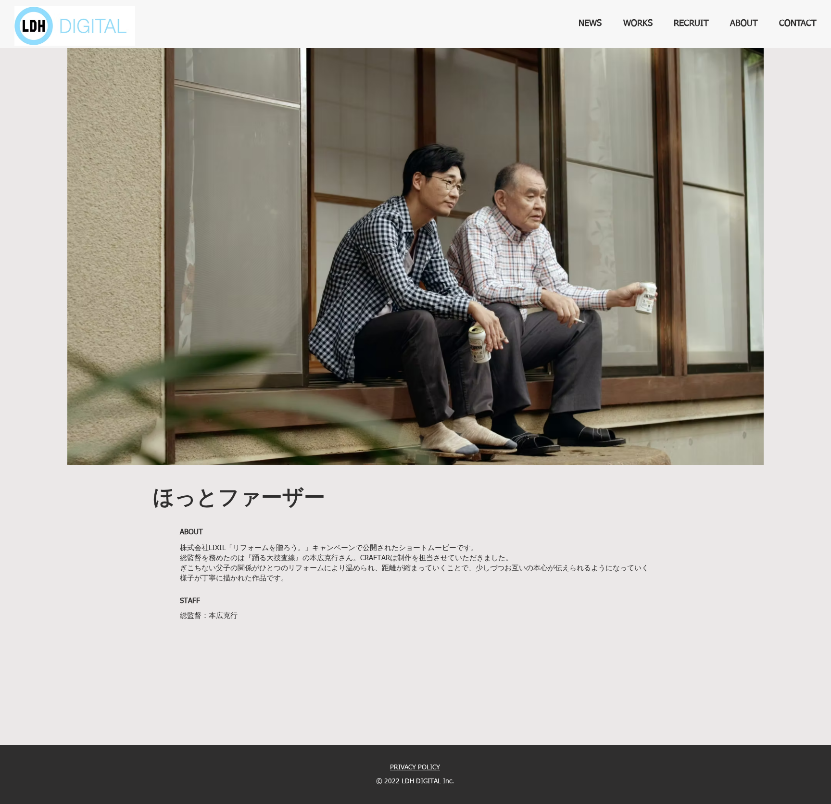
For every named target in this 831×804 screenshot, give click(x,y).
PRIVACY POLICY (415, 767)
